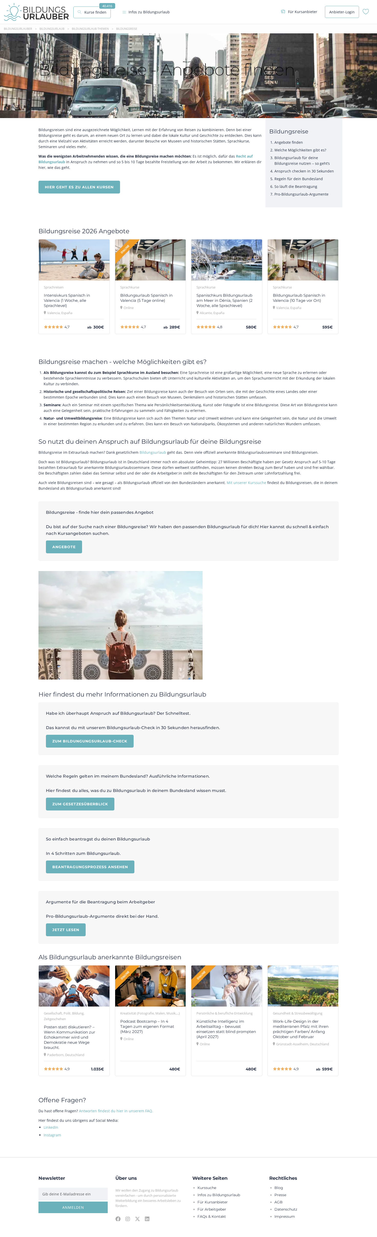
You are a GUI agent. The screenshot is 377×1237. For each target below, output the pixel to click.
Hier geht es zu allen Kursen (79, 187)
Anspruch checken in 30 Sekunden (304, 171)
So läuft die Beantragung (295, 186)
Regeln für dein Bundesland (298, 178)
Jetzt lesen (65, 929)
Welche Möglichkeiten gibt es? (300, 150)
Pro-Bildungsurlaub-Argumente (301, 194)
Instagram (52, 1135)
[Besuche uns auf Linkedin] (147, 1219)
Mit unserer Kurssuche (246, 482)
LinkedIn (51, 1127)
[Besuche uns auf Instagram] (127, 1219)
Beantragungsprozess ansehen (90, 866)
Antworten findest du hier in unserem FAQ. (116, 1110)
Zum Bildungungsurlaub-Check (89, 741)
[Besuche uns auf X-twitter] (137, 1219)
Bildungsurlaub (153, 452)
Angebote (64, 546)
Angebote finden (288, 142)
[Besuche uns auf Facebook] (118, 1219)
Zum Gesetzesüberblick (80, 803)
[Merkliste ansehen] (366, 13)
